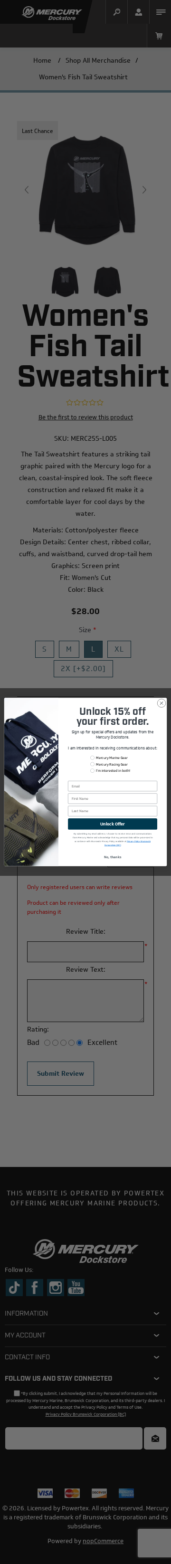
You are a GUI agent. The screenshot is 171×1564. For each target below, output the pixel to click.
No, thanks (112, 856)
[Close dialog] (161, 703)
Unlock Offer (112, 824)
